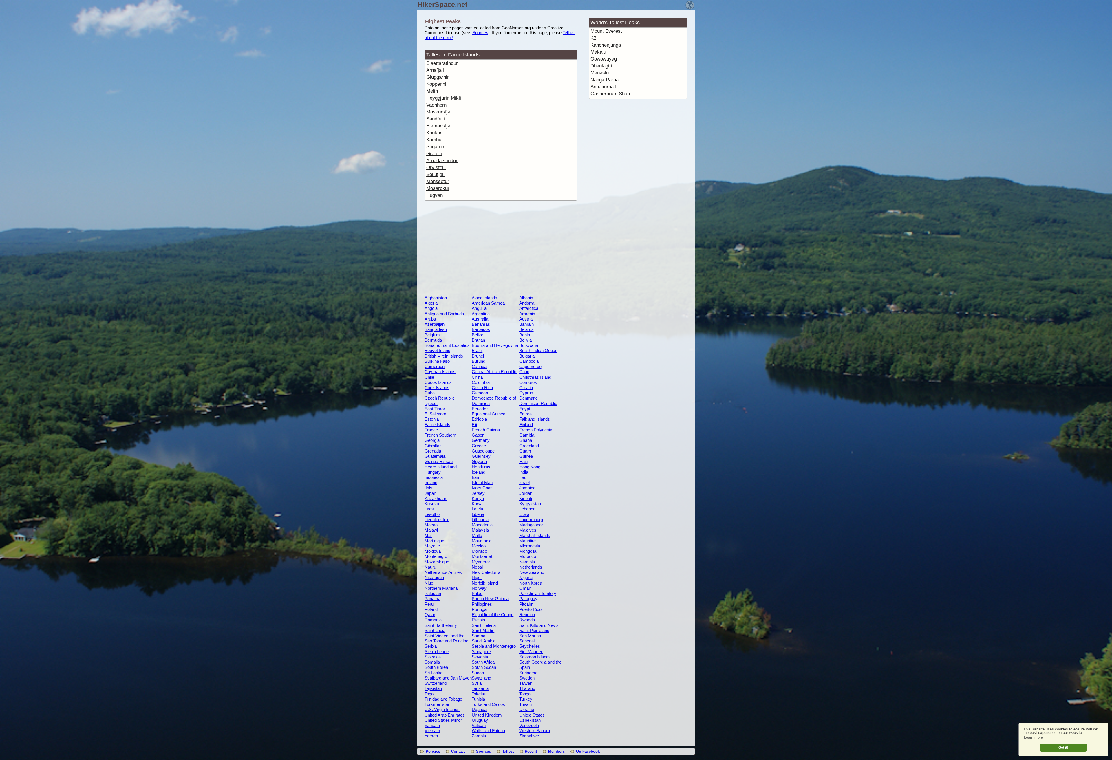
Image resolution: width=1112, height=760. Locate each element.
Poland (431, 609)
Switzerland (436, 683)
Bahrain (526, 324)
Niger (477, 577)
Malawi (431, 530)
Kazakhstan (436, 498)
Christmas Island (535, 377)
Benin (524, 334)
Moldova (433, 551)
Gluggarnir (437, 77)
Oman (525, 588)
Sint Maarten (531, 651)
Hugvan (434, 195)
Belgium (432, 334)
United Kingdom (487, 715)
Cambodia (529, 361)
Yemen (431, 735)
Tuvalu (525, 704)
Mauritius (528, 540)
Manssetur (437, 181)
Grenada (433, 450)
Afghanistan (436, 297)
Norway (479, 588)
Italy (428, 487)
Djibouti (431, 403)
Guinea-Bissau (439, 461)
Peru (429, 604)
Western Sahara (534, 730)
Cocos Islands (438, 382)
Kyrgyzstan (530, 503)
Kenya (478, 498)
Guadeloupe (483, 450)
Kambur (434, 139)
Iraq (522, 477)
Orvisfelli (436, 167)
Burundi (479, 361)
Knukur (434, 132)
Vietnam (432, 730)
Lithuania (480, 519)
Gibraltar (433, 445)
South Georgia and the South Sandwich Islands (542, 664)
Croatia (526, 387)
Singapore (481, 651)
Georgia (432, 440)
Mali (428, 535)
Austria (526, 318)
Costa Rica (482, 387)
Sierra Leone (437, 651)
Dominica (481, 403)
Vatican (479, 725)
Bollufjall (435, 174)
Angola (431, 308)
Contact (458, 751)
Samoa (478, 635)
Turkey (525, 699)
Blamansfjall (439, 126)
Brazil (477, 350)
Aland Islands (484, 297)
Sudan (478, 672)
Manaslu (599, 73)
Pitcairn (526, 604)
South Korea (436, 667)
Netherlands (530, 567)
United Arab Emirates (445, 715)
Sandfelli (435, 119)
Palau (477, 593)
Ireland (431, 482)
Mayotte (432, 545)
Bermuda (433, 340)
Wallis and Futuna (488, 730)
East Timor (435, 408)
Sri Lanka (433, 672)
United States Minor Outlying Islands (443, 723)
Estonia (432, 419)
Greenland (529, 445)
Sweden (527, 677)
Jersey (478, 493)
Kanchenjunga (605, 45)
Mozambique (437, 561)
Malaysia (480, 530)
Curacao (480, 392)
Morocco (527, 556)
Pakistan (433, 593)
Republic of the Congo (492, 614)
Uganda (479, 709)
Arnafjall (435, 70)
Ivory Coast (483, 487)
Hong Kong (529, 466)
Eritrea (525, 413)
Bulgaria (527, 356)
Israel (524, 482)
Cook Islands (437, 387)
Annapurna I (603, 86)
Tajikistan (433, 688)
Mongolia (527, 551)
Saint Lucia (435, 630)
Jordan (525, 493)
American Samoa (488, 303)
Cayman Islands (440, 371)
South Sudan (484, 667)
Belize (477, 334)
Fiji (474, 424)
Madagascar (531, 524)
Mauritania (481, 540)
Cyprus (526, 392)
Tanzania (480, 688)
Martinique (434, 540)
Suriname (528, 672)
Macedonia (482, 524)
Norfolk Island (485, 582)
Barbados (481, 329)
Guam (525, 450)
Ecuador (480, 408)
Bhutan (478, 340)
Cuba (430, 392)
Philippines (482, 604)
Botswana (528, 345)
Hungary (433, 472)
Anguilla (479, 308)
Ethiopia (479, 419)
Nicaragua (434, 577)
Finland (526, 424)
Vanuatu (432, 725)
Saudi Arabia (483, 640)
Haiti (523, 461)
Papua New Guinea (490, 598)
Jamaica (527, 487)
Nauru (430, 567)
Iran (475, 477)
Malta (477, 535)
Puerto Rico (530, 609)
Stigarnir (435, 146)
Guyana (479, 461)
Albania (526, 297)
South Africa (483, 662)
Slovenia (480, 656)
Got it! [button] (1063, 747)
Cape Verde (530, 366)
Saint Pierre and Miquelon (534, 633)
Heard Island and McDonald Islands (442, 469)
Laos (429, 508)
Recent (531, 751)
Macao (431, 524)
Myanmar (481, 561)
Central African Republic (494, 371)
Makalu (598, 52)
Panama (432, 598)
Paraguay (528, 598)
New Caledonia (486, 572)
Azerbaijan (435, 324)
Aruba (430, 318)
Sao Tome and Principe (446, 640)
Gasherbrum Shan (610, 93)
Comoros (528, 382)
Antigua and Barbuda (444, 313)
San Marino (530, 635)
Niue (429, 582)
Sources (480, 32)
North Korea (530, 582)
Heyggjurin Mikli (443, 98)
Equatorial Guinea (488, 413)
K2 (593, 38)
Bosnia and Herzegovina (495, 345)
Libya (524, 514)
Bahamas (481, 324)
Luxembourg (531, 519)
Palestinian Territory (537, 593)
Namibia (527, 561)
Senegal (527, 640)
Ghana (525, 440)
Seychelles (529, 646)
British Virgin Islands (444, 356)
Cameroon (435, 366)
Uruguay (480, 720)
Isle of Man (482, 482)
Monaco (479, 551)
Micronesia (529, 545)
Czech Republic (440, 397)
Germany (481, 440)
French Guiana (486, 429)
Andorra (526, 303)
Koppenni (436, 84)
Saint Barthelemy (441, 625)
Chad (524, 371)
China (477, 377)
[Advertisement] (500, 249)
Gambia (526, 435)
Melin (432, 91)
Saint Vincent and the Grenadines (444, 638)
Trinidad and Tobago (443, 699)
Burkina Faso (437, 361)
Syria (477, 683)
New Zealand (531, 572)
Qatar (430, 614)
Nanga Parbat (605, 80)
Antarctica (528, 308)
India (523, 472)
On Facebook (588, 751)
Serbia (431, 646)
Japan (430, 493)
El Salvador (435, 413)
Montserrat (482, 556)
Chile (429, 377)
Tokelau (479, 693)
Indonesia (434, 477)
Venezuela (529, 725)
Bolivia (525, 340)
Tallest (508, 751)
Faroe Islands (437, 424)
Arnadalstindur (442, 160)
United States (532, 715)
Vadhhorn (436, 105)
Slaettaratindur (442, 63)
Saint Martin (483, 630)
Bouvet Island (437, 350)
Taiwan (525, 683)
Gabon (478, 435)
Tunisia (478, 699)
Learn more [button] (1033, 737)
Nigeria (526, 577)
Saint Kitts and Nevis (539, 625)
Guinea (526, 456)
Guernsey (481, 456)
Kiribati (525, 498)
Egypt (524, 408)
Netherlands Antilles (443, 572)
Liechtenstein (437, 519)
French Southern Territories (440, 437)
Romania (433, 619)
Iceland (478, 472)
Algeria (431, 303)
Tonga (525, 693)
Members (556, 751)
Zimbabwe (529, 735)
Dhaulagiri (601, 66)
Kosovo (432, 503)
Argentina (481, 313)
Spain (524, 667)
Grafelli (434, 153)
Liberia (478, 514)
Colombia (481, 382)
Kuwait (478, 503)
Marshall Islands (534, 535)
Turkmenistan (437, 704)
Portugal (479, 609)
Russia (478, 619)
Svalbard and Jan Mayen (448, 677)
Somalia (432, 662)
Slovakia (433, 656)
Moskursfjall (439, 112)
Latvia (477, 508)
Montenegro (436, 556)
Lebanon (527, 508)
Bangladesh (436, 329)
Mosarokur (437, 188)
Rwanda (527, 619)
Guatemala (435, 456)
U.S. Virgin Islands (442, 709)
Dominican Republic (538, 403)
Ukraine (526, 709)
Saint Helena (484, 625)
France (431, 429)
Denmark (528, 397)
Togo (429, 693)
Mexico (479, 545)
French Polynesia (535, 429)
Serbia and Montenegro (494, 646)
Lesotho (432, 514)
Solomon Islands (535, 656)
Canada (479, 366)
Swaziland (481, 677)
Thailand (527, 688)
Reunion (527, 614)
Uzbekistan (530, 720)
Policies (433, 751)
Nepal (477, 567)
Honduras (481, 466)
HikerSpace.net (442, 4)
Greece (479, 445)
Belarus (526, 329)
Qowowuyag (603, 59)
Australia (480, 318)
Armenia (527, 313)
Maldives (527, 530)
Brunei (478, 356)
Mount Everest (606, 31)
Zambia (479, 735)
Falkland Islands (534, 419)
